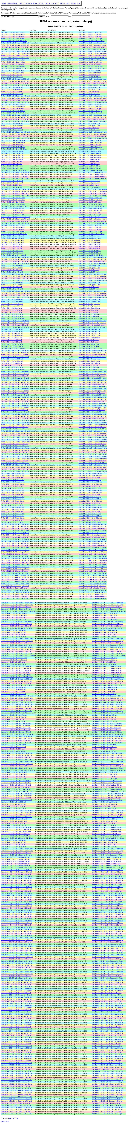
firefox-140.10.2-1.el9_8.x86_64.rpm (90, 215)
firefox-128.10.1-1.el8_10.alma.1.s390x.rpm (92, 461)
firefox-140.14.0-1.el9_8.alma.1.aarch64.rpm (92, 43)
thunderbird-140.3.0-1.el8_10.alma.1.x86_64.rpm (107, 935)
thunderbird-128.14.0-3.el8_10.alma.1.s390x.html (16, 942)
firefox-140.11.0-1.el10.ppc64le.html (12, 155)
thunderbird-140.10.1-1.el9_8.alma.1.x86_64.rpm (107, 800)
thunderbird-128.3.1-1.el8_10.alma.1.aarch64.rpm (107, 1039)
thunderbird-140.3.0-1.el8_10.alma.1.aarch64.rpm (107, 929)
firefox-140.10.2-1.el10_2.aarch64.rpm (90, 198)
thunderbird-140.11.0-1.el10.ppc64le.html (13, 717)
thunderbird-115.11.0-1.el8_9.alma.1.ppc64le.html (16, 1101)
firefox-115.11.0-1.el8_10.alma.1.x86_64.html (15, 581)
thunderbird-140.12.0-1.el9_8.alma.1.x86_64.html (16, 685)
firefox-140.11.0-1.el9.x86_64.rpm (89, 187)
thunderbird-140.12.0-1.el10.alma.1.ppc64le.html (16, 668)
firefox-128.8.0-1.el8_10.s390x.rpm (89, 486)
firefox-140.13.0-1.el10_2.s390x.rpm (90, 64)
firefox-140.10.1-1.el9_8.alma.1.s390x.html (14, 261)
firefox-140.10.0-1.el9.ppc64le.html (12, 285)
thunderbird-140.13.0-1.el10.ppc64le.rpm (104, 615)
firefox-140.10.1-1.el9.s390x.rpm (89, 270)
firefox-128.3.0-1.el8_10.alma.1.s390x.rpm (92, 537)
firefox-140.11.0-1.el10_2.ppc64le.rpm (90, 142)
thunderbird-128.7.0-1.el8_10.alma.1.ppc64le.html (16, 1008)
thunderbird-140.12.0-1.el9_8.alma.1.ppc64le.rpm (107, 681)
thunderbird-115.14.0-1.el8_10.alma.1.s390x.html (16, 1069)
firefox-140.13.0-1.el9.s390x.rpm (89, 92)
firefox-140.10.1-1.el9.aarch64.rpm (89, 265)
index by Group (12, 3)
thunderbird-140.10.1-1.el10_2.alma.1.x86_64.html (16, 768)
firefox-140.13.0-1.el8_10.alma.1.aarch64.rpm (93, 96)
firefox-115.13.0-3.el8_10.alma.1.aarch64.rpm (93, 558)
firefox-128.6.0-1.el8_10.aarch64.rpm (90, 499)
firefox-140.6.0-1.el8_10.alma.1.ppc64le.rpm (92, 391)
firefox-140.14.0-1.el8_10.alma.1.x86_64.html (15, 58)
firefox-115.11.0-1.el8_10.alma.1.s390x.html (14, 579)
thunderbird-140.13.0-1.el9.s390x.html (13, 634)
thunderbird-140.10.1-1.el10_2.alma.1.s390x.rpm (107, 766)
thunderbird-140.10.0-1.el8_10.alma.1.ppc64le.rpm (107, 851)
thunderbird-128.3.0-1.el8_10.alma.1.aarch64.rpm (107, 1048)
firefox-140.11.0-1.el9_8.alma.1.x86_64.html (15, 178)
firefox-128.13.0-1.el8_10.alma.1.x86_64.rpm (93, 437)
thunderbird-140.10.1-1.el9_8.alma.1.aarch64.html (16, 793)
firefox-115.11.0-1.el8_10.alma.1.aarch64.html (15, 575)
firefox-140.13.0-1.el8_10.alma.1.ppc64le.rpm (93, 98)
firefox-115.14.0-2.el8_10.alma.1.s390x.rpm (92, 554)
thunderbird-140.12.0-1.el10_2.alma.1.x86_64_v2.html (18, 655)
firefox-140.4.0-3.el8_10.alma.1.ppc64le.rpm (92, 408)
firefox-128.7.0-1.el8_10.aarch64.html (12, 490)
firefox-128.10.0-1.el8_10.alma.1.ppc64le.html (15, 467)
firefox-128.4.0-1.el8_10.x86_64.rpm (90, 522)
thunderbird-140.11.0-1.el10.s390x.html (13, 719)
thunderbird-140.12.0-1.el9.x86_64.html (13, 694)
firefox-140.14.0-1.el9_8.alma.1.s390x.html (14, 47)
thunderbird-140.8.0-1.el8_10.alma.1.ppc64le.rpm (107, 889)
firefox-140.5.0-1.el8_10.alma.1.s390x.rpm (92, 401)
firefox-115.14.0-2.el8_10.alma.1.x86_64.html (15, 556)
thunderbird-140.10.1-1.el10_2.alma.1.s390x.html (16, 766)
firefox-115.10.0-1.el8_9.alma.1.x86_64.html (15, 598)
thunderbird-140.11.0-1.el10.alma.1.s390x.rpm (106, 730)
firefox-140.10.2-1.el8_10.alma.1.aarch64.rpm (93, 217)
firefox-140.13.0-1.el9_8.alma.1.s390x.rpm (92, 83)
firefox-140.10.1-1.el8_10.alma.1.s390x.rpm (92, 278)
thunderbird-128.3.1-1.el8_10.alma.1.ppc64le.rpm (107, 1041)
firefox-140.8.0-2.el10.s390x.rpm (89, 365)
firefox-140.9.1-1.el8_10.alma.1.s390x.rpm (92, 325)
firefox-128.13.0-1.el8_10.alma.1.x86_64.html (15, 437)
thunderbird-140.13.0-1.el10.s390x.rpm (104, 617)
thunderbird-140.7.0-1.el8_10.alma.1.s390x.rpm (106, 899)
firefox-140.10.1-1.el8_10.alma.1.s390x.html (14, 278)
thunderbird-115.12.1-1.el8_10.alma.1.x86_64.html (16, 1088)
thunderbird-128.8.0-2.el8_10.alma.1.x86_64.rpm (107, 1003)
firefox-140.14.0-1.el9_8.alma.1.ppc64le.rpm (92, 45)
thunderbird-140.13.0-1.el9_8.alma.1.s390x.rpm (106, 626)
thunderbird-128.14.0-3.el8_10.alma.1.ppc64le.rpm (107, 940)
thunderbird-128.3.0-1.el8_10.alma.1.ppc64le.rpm (107, 1050)
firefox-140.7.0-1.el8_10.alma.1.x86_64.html (15, 386)
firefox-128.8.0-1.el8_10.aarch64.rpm (90, 482)
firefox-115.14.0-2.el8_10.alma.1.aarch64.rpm (93, 550)
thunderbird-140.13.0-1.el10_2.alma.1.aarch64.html (17, 602)
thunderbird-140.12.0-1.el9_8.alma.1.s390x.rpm (106, 683)
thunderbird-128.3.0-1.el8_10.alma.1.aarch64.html (16, 1048)
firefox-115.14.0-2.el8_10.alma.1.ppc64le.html (15, 552)
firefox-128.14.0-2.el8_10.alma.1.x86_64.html (15, 429)
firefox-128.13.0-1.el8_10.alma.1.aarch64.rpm (93, 431)
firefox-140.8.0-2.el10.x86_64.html (12, 367)
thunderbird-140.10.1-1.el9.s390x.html (13, 806)
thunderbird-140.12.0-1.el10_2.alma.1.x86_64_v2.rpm (109, 655)
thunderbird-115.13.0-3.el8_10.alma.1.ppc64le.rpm (107, 1075)
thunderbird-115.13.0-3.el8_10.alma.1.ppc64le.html (16, 1075)
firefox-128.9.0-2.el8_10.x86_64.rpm (90, 480)
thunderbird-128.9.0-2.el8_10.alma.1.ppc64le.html (16, 991)
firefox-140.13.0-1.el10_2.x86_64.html (13, 66)
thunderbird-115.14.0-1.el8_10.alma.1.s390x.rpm (107, 1069)
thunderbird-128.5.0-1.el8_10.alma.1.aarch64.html (16, 1022)
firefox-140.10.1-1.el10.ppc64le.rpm (90, 240)
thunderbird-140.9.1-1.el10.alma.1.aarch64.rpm (106, 857)
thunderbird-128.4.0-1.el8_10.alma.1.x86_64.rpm (107, 1037)
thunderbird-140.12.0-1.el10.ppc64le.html (14, 660)
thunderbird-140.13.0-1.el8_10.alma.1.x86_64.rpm (107, 645)
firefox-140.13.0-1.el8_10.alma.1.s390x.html (14, 100)
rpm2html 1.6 (13, 1118)
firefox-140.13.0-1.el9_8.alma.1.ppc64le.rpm (92, 81)
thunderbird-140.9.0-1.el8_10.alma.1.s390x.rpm (106, 882)
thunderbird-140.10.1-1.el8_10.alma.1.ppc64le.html (17, 812)
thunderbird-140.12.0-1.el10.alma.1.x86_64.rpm (107, 675)
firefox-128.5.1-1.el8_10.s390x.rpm (89, 511)
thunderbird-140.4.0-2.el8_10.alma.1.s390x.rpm (106, 925)
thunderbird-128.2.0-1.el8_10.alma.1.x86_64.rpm (107, 1063)
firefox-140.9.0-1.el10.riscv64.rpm (89, 338)
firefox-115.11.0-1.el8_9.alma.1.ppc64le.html (15, 586)
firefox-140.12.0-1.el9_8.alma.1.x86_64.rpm (92, 121)
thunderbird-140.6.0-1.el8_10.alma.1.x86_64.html (16, 910)
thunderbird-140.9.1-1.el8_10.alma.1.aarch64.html (16, 870)
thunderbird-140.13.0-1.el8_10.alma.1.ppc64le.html (17, 641)
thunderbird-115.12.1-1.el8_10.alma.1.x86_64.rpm (107, 1088)
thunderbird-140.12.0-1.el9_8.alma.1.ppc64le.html (16, 681)
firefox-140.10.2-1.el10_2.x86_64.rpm (90, 204)
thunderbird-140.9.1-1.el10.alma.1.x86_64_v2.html (16, 868)
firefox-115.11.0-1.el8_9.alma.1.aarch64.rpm (92, 584)
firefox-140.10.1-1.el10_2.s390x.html (12, 229)
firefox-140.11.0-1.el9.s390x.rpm (89, 185)
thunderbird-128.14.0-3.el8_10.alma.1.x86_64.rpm (107, 944)
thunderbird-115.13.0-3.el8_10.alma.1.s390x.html (16, 1078)
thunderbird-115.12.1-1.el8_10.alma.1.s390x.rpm (107, 1086)
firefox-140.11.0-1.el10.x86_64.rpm (89, 166)
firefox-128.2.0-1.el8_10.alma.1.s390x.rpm (92, 545)
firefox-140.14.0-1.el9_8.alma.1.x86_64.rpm (92, 49)
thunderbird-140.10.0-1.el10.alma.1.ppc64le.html (16, 829)
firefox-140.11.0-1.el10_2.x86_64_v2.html (14, 149)
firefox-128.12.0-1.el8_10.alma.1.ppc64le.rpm (93, 441)
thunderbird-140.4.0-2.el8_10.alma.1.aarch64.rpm (107, 921)
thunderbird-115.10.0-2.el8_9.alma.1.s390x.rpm (106, 1111)
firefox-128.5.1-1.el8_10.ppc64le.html (12, 509)
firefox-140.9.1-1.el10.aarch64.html (12, 299)
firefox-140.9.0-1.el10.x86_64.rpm (89, 344)
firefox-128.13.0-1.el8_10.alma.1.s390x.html (14, 435)
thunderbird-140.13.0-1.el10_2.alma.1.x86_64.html (16, 609)
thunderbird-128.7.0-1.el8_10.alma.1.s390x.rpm (106, 1010)
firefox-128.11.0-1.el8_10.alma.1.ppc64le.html (15, 450)
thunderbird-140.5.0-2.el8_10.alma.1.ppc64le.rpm (107, 914)
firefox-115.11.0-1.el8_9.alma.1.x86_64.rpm (92, 590)
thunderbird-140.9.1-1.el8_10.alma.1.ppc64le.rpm (107, 872)
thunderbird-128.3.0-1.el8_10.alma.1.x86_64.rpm (107, 1054)
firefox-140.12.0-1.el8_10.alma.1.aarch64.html (15, 132)
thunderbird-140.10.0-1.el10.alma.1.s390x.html (15, 834)
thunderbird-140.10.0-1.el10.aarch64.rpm (104, 819)
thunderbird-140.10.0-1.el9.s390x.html (13, 844)
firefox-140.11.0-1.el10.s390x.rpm (89, 162)
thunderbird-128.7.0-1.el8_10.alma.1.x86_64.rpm (107, 1012)
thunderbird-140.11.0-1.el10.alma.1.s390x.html (15, 730)
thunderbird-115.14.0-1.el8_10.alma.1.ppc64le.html (16, 1067)
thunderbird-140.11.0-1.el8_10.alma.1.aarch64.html (16, 753)
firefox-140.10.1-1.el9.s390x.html (11, 270)
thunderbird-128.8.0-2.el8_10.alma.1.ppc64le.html (16, 999)
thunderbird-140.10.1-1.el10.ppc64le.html (14, 774)
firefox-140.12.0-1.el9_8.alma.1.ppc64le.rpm (92, 117)
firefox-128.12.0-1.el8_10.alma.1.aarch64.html (15, 439)
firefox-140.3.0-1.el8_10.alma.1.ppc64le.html (15, 416)
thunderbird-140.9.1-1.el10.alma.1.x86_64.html (15, 865)
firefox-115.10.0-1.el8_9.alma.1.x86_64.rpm (92, 598)
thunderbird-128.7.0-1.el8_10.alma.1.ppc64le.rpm (107, 1008)
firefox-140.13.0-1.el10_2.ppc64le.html (13, 62)
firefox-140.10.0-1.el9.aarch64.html (12, 282)
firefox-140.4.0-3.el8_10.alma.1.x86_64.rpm (92, 412)
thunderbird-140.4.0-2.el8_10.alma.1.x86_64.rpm (107, 927)
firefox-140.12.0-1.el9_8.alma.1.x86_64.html (15, 121)
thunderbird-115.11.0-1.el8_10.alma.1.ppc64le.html (16, 1092)
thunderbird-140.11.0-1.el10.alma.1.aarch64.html (16, 723)
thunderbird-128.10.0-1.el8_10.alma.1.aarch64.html (17, 971)
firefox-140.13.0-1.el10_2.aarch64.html (13, 60)
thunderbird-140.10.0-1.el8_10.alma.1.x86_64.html (16, 855)
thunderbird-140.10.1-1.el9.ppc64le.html (13, 804)
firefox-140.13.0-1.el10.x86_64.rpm (90, 77)
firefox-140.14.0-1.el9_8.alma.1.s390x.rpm (92, 47)
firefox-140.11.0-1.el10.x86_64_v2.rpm (91, 170)
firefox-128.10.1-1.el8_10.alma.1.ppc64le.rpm (93, 458)
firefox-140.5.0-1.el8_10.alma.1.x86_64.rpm (92, 403)
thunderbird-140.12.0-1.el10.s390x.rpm (104, 662)
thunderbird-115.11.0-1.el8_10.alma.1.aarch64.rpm (107, 1090)
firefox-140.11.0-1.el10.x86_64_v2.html (13, 170)
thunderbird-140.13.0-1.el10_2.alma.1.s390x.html (16, 607)
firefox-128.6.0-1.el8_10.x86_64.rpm (90, 505)
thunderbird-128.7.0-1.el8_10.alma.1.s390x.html (16, 1010)
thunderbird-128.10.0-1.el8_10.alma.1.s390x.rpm (107, 976)
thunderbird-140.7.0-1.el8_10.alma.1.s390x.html (16, 899)
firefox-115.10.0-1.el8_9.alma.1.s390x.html (14, 596)
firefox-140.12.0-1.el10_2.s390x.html (12, 109)
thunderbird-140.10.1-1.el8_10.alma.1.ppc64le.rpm (107, 812)
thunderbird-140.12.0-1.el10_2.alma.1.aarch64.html (17, 647)
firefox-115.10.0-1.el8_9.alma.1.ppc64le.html (15, 594)
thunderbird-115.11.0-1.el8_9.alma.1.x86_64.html (16, 1105)
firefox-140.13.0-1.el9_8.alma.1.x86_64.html (15, 85)
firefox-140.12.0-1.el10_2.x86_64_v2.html (14, 113)
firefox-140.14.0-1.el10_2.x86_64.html (13, 39)
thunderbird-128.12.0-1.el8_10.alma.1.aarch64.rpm (107, 954)
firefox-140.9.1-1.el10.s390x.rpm (89, 310)
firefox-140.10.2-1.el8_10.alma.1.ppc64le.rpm (93, 219)
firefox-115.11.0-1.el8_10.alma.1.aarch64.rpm (93, 575)
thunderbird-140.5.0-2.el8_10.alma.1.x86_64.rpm (107, 918)
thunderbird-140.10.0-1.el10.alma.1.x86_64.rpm (107, 836)
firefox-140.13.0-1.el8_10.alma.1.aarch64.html (15, 96)
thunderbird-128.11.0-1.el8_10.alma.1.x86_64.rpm (107, 969)
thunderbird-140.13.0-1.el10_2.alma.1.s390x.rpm (107, 607)
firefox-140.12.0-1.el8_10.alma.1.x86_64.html (15, 138)
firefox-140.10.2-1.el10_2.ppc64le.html (13, 200)
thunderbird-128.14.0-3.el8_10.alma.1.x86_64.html (16, 944)
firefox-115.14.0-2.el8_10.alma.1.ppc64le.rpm (93, 552)
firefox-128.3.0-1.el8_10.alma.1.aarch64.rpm (92, 533)
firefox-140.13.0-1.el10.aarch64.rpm (90, 70)
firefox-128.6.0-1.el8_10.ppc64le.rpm (90, 501)
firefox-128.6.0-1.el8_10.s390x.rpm (89, 503)
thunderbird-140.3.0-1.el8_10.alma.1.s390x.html (16, 933)
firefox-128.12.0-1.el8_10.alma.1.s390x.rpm (92, 444)
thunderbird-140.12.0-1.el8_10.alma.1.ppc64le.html (17, 698)
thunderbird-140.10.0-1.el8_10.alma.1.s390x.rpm (107, 853)
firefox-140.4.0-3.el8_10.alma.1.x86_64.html (15, 412)
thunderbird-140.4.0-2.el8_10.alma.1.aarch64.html (16, 921)
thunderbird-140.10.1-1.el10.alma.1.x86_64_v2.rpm (108, 791)
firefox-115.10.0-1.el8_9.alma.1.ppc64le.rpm (92, 594)
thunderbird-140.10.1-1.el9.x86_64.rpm (104, 808)
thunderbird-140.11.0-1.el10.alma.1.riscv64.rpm (106, 728)
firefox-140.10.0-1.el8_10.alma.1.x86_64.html (15, 297)
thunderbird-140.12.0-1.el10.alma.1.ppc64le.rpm (107, 668)
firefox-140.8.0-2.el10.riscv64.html (11, 363)
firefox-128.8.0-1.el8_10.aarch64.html (12, 482)
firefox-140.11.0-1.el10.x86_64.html (12, 166)
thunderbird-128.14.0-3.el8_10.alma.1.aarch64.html (17, 938)
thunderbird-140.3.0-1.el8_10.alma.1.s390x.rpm (106, 933)
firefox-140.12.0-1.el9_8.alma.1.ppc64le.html (15, 117)
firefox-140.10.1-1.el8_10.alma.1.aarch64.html (15, 274)
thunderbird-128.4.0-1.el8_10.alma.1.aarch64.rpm (107, 1031)
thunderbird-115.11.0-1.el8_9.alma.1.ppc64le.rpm (107, 1101)
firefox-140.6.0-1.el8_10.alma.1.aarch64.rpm (92, 388)
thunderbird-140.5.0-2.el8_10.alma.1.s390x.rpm (106, 916)
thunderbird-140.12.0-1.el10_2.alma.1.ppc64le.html (17, 649)
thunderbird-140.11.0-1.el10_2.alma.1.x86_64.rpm (107, 711)
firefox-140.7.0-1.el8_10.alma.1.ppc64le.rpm (92, 382)
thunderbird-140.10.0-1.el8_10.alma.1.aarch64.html (17, 848)
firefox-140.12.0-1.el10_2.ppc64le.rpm (90, 106)
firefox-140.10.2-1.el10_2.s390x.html (12, 202)
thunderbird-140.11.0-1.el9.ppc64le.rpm (104, 747)
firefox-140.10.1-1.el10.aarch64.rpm (90, 236)
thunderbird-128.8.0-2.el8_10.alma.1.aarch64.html (16, 997)
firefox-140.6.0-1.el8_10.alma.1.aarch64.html (15, 388)
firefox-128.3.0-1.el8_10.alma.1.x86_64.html (15, 539)
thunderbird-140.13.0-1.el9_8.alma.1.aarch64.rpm (107, 622)
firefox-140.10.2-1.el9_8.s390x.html (12, 212)
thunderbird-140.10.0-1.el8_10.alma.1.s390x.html (16, 853)
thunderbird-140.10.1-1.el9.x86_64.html (13, 808)
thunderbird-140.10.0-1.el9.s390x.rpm (103, 844)
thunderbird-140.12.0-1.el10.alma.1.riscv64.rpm (106, 670)
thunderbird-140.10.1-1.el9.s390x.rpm (103, 806)
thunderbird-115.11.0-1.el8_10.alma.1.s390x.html (16, 1094)
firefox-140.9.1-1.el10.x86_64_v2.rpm (90, 318)
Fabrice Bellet (5, 1121)
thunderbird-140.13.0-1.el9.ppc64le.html (13, 632)
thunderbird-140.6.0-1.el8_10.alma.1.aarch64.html (16, 904)
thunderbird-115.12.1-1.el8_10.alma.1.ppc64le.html (16, 1084)
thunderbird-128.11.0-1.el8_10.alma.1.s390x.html (16, 967)
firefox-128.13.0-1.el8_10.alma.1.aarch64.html (15, 431)
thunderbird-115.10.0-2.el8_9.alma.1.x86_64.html (16, 1114)
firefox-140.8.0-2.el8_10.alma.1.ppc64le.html (15, 374)
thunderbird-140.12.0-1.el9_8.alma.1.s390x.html (16, 683)
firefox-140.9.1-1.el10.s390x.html (11, 310)
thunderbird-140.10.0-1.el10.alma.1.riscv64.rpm (106, 831)
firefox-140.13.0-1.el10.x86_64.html (12, 77)
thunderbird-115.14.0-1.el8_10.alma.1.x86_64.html (16, 1071)
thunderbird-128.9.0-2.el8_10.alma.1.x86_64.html (16, 995)
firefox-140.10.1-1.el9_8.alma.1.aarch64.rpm (92, 257)
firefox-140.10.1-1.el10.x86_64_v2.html (13, 255)
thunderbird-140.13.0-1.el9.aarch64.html (13, 630)
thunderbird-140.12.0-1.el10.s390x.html (13, 662)
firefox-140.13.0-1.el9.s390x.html (11, 92)
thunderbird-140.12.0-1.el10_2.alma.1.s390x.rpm (107, 651)
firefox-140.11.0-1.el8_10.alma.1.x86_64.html (15, 195)
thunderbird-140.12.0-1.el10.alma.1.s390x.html (15, 672)
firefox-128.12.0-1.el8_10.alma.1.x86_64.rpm (93, 446)
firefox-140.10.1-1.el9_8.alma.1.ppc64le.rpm (92, 259)
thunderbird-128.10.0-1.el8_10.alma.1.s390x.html (16, 976)
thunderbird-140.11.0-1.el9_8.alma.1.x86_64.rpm (107, 742)
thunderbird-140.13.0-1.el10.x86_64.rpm (104, 619)
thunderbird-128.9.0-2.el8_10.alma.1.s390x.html (16, 993)
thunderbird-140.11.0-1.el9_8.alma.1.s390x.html (16, 740)
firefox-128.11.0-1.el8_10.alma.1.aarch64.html (15, 448)
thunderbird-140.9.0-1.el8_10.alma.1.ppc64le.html (16, 880)
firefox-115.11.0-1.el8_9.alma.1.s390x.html (14, 588)
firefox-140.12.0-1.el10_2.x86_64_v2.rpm (91, 113)
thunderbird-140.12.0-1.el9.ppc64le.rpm (104, 689)
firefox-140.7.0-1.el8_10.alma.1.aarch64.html (15, 380)
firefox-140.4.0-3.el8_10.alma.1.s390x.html (14, 410)
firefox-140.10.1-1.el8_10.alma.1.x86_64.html (15, 280)
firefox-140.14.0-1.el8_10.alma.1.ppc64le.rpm (93, 53)
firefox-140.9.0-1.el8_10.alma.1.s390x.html (14, 355)
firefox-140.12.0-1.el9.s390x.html (11, 128)
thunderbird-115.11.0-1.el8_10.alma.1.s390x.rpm (107, 1094)
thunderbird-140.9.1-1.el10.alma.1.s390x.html (15, 863)
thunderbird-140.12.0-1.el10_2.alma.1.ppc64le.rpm (107, 649)
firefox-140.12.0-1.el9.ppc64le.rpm (89, 125)
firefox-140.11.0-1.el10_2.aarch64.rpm (90, 140)
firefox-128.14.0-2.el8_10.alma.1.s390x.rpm (92, 427)
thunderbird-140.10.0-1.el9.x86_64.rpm (104, 846)
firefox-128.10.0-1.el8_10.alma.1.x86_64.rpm (93, 471)
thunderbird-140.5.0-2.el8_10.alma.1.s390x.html (16, 916)
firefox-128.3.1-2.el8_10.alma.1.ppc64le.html (15, 526)
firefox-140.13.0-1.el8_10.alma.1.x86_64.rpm (93, 102)
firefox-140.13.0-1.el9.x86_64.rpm (89, 94)
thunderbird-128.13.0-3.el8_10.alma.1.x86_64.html (16, 952)
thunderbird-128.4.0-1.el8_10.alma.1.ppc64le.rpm (107, 1033)
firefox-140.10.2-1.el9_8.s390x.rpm (89, 212)
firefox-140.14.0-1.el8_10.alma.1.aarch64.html (15, 51)
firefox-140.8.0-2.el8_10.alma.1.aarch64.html (15, 371)
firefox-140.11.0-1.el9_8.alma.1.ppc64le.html (15, 174)
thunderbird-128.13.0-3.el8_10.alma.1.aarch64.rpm (107, 946)
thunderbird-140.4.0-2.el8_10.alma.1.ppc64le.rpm (107, 923)
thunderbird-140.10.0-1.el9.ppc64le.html (13, 842)
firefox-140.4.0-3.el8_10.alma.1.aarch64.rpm (92, 405)
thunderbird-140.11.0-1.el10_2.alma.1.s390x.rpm (107, 708)
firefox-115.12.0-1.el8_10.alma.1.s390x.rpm (92, 571)
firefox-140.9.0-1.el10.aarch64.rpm (89, 329)
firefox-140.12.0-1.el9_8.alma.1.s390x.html (14, 119)
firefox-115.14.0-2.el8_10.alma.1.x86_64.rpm (92, 556)
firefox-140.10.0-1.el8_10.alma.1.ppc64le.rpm (93, 293)
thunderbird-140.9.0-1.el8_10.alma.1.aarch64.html (16, 878)
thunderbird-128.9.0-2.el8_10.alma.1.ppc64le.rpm (107, 991)
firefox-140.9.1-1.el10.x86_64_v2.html (13, 318)
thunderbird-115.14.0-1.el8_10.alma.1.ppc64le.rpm (107, 1067)
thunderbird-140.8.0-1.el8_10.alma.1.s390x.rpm (106, 891)
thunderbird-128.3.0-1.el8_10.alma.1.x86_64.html (16, 1054)
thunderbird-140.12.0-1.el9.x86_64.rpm (104, 694)
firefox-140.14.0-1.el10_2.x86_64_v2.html (14, 41)
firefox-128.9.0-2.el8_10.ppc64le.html (12, 475)
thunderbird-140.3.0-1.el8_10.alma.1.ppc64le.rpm (107, 931)
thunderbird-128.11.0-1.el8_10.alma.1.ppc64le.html (16, 965)
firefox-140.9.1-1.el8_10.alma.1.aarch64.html (15, 321)
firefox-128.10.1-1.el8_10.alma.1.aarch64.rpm (93, 456)
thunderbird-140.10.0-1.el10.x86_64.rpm (104, 825)
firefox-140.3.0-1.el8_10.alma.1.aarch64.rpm (92, 414)
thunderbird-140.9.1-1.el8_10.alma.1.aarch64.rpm (107, 870)
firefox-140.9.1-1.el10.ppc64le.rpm (89, 304)
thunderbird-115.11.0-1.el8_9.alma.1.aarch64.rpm (107, 1099)
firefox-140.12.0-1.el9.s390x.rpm (89, 128)
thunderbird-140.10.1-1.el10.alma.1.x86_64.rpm (107, 789)
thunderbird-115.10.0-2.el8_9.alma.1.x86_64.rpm (107, 1114)
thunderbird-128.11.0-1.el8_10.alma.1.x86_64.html (16, 969)
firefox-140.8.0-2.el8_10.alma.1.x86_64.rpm (92, 378)
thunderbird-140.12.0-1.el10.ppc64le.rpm (104, 660)
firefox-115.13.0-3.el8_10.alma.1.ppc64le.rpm (93, 560)
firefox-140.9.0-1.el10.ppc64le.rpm (89, 333)
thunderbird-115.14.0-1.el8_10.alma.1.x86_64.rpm (107, 1071)
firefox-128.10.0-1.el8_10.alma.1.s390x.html (14, 469)
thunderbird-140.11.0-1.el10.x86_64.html (13, 721)
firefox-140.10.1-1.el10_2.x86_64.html (13, 232)
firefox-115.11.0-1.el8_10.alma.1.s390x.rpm (92, 579)
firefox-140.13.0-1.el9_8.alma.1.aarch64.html (15, 79)
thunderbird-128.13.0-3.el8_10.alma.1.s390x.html (16, 950)
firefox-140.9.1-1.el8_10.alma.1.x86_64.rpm (92, 327)
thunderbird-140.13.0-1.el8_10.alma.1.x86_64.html (16, 645)
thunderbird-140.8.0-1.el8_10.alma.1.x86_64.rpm (107, 893)
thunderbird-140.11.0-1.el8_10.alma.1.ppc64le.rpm (107, 755)
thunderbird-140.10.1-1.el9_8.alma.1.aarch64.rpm (107, 793)
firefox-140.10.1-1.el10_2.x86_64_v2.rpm (91, 234)
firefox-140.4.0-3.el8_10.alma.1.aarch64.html (15, 405)
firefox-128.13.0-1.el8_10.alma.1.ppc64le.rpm (93, 433)
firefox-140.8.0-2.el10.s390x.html (11, 365)
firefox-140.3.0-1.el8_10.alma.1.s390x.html (14, 418)
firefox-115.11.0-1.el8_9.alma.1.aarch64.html (15, 584)
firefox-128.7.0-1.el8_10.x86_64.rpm (90, 497)
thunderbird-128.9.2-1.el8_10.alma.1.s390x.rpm (106, 984)
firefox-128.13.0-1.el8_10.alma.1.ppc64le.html (15, 433)
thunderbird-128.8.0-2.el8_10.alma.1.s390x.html (16, 1001)
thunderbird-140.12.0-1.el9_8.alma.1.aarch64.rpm (107, 679)
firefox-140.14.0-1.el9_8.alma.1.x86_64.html (15, 49)
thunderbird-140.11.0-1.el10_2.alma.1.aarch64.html (16, 704)
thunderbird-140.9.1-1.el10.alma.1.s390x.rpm (106, 863)
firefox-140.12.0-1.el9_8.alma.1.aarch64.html (15, 115)
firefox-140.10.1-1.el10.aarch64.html (12, 236)
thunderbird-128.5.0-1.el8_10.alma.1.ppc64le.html (16, 1024)
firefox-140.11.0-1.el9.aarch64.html (12, 181)
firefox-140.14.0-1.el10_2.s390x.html (12, 36)
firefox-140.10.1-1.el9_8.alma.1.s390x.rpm (92, 261)
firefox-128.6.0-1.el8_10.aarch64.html (12, 499)
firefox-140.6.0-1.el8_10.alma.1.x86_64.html (15, 395)
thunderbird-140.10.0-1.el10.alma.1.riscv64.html (16, 831)
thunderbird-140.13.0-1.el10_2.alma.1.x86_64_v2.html (18, 611)
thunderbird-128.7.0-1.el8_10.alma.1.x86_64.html (16, 1012)
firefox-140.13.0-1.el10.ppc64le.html (12, 72)
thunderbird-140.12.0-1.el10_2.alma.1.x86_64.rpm (107, 653)
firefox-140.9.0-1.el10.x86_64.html (12, 344)
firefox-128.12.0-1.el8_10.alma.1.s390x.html (14, 444)
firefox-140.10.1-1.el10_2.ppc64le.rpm (90, 227)
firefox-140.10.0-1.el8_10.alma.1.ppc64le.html (15, 293)
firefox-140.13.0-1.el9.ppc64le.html (12, 89)
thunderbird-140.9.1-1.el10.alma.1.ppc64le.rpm (106, 859)
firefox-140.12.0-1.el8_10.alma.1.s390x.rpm (92, 136)
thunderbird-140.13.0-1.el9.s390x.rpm (103, 634)
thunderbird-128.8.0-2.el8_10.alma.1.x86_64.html (16, 1003)
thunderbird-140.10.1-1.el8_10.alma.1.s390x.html (16, 815)
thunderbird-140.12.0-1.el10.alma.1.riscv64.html (16, 670)
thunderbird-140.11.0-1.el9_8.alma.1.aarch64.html (16, 736)
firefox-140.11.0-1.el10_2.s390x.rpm (90, 145)
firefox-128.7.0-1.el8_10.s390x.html (12, 494)
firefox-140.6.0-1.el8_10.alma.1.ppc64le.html (15, 391)
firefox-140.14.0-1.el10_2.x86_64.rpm (90, 39)
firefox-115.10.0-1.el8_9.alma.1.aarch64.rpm (92, 592)
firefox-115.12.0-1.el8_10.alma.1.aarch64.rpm (93, 567)
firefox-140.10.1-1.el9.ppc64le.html (12, 268)
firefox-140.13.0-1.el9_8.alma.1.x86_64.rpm (92, 85)
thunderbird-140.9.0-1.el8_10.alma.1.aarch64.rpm (107, 878)
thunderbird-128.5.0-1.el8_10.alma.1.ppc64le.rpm (107, 1024)
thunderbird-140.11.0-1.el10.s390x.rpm (104, 719)
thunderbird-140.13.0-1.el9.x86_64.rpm (104, 636)
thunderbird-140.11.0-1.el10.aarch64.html (13, 715)
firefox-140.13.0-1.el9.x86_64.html (12, 94)
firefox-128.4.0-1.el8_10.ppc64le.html (12, 518)
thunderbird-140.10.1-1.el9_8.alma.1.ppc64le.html (16, 795)
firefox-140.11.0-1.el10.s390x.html (11, 162)
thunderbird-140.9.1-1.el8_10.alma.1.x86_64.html (16, 876)
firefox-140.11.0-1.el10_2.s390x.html (12, 145)
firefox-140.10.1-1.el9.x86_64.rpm (89, 272)
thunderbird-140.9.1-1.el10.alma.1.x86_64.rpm (106, 865)
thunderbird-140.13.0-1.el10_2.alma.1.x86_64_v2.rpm (109, 611)
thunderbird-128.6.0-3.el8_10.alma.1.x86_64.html (16, 1020)
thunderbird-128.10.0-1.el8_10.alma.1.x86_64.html (16, 978)
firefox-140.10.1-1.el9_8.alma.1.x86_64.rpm (92, 263)
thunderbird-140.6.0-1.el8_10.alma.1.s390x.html (16, 908)
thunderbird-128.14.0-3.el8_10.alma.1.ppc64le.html (17, 940)
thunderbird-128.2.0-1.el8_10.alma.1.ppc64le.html (16, 1058)
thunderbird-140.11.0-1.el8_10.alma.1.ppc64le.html (16, 755)
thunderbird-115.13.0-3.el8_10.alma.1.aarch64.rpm (107, 1073)
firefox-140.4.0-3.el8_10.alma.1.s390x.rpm (92, 410)
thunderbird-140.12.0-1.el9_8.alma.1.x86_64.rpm (107, 685)
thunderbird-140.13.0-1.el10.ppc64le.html (14, 615)
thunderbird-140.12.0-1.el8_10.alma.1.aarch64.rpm (107, 696)
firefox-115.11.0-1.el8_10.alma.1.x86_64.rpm (92, 581)
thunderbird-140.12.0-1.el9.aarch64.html (13, 687)
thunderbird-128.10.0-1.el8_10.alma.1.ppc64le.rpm (107, 974)
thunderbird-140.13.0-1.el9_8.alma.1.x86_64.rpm (107, 628)
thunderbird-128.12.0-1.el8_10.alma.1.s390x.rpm (107, 959)
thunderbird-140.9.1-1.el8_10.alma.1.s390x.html (16, 874)
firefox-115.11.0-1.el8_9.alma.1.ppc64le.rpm (92, 586)
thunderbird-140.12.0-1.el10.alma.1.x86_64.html (16, 675)
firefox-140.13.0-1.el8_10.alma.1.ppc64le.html (15, 98)
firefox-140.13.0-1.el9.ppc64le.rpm (89, 89)
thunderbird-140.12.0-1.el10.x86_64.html (13, 664)
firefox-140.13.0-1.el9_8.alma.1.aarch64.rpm (92, 79)
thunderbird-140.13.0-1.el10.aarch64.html (14, 613)
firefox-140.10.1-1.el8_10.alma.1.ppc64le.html (15, 276)
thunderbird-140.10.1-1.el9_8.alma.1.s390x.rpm (106, 798)
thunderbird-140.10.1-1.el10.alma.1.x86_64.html (16, 789)
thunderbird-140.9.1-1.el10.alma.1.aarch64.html (15, 857)
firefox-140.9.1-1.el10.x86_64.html (12, 314)
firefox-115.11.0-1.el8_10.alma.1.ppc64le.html (15, 577)
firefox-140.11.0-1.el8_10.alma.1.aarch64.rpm (93, 189)
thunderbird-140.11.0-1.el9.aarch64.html (13, 745)
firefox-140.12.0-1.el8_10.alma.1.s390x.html (14, 136)
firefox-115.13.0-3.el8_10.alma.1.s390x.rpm (92, 562)
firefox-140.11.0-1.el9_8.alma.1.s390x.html (14, 176)
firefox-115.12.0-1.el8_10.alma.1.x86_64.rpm (92, 573)
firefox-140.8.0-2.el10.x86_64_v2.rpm (90, 369)
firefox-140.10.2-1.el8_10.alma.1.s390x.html (14, 221)
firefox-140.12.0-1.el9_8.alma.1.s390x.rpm (92, 119)
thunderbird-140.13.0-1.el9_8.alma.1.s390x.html (16, 626)
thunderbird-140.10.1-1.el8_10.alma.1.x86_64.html (16, 817)
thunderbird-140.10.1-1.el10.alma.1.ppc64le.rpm (107, 783)
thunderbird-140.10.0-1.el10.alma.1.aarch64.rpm (107, 827)
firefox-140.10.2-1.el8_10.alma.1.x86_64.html (15, 223)
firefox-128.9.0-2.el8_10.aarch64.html (12, 473)
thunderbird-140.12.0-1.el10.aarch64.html (14, 658)
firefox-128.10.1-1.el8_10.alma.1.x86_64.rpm (93, 463)
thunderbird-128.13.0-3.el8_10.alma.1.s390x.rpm (107, 950)
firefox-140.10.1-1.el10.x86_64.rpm (90, 251)
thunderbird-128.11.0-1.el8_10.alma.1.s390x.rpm (107, 967)
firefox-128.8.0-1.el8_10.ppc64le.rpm (90, 484)
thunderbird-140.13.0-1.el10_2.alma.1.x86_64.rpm (107, 609)
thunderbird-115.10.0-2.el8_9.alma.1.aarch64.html (16, 1107)
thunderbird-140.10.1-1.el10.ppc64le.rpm (104, 774)
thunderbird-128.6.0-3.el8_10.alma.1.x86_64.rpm (107, 1020)
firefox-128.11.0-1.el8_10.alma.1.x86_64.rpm (92, 454)
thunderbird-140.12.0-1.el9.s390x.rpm (103, 692)
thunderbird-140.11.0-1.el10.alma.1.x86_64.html (16, 732)
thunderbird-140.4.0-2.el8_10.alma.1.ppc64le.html (16, 923)
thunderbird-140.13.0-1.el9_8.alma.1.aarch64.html (16, 622)
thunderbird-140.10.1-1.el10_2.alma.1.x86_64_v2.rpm (109, 770)
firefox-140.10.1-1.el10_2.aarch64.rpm (90, 225)
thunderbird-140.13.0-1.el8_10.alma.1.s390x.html (16, 643)
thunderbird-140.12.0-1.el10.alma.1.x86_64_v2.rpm (108, 677)
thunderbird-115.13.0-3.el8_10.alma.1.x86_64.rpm (107, 1080)
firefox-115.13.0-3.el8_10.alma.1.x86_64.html (15, 564)
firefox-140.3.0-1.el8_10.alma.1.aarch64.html (15, 414)
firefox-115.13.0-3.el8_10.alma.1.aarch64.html (15, 558)
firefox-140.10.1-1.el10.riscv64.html (12, 244)
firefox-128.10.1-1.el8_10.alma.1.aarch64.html (15, 456)
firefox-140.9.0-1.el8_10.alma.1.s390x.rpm (92, 355)
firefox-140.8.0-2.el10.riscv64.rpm (89, 363)
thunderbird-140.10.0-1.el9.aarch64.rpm (104, 840)
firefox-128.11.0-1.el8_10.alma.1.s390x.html (14, 452)
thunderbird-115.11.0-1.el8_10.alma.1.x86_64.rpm (107, 1097)
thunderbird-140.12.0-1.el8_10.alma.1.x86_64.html (16, 702)
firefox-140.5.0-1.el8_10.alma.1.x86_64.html (15, 403)
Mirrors (73, 3)
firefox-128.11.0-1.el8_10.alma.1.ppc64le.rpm (93, 450)
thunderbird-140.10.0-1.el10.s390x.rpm (104, 823)
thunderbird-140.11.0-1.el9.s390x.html (13, 749)
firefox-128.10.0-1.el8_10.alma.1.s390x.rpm (92, 469)
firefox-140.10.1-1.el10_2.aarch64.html (13, 225)
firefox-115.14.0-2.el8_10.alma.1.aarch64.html (15, 550)
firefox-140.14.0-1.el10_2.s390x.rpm (90, 36)
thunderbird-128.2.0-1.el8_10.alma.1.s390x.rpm (106, 1061)
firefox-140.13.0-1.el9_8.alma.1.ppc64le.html (15, 81)
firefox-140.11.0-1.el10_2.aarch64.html (13, 140)
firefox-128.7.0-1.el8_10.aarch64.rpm (90, 490)
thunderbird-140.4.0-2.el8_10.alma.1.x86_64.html (16, 927)
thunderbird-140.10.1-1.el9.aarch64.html (13, 802)
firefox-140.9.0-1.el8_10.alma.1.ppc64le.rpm (92, 352)
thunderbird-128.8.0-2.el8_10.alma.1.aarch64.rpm (107, 997)
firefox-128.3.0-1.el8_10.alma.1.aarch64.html (15, 533)
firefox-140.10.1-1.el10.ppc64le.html (12, 240)
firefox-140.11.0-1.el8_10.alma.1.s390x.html (14, 193)
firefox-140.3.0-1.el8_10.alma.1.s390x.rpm (92, 418)
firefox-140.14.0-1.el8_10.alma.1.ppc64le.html (15, 53)
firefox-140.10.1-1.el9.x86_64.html (12, 272)
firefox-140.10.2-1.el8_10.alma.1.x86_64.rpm (93, 223)
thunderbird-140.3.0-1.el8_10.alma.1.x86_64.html (16, 935)
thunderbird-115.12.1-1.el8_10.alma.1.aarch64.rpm (107, 1082)
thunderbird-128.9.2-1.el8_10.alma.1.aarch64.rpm (107, 980)
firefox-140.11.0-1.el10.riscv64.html (12, 159)
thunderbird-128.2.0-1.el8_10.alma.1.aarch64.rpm (107, 1056)
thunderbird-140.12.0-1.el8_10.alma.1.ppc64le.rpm (107, 698)
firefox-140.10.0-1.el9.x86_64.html (12, 289)
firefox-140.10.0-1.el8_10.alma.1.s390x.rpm (92, 295)
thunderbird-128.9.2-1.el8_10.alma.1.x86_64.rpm (107, 986)
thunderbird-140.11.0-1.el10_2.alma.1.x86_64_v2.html (18, 713)
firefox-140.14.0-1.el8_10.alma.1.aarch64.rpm (93, 51)
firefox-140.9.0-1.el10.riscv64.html (11, 338)
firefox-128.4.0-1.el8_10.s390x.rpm (89, 520)
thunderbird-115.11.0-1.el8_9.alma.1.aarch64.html (16, 1099)
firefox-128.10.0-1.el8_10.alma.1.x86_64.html (15, 471)
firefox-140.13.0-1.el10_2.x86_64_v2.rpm (91, 68)
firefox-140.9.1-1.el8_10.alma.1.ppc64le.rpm (92, 323)
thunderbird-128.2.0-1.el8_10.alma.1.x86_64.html (16, 1063)
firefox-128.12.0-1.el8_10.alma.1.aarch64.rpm (93, 439)
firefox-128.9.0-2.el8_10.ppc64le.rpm (90, 475)
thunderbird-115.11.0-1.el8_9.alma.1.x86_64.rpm (107, 1105)
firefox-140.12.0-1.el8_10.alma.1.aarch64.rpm (93, 132)
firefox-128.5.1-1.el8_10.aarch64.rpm (90, 507)
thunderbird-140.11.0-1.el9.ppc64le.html (13, 747)
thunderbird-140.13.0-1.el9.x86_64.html (13, 636)
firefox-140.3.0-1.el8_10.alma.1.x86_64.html (15, 420)
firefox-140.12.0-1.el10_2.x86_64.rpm (90, 111)
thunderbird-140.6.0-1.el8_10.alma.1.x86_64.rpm (107, 910)
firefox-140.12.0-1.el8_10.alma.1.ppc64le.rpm (93, 134)
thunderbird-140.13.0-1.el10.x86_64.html (13, 619)
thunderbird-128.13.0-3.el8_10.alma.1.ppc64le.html (17, 948)
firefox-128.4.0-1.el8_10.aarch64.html (12, 516)
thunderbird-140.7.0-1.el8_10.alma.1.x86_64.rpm (107, 901)
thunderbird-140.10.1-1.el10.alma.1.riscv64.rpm (106, 785)
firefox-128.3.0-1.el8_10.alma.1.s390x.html (14, 537)
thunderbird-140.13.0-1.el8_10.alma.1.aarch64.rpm (107, 639)
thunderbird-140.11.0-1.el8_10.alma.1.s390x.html (16, 757)
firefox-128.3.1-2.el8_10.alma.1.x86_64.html (15, 531)
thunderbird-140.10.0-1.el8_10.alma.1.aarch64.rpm (107, 848)
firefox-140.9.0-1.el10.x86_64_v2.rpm (90, 348)
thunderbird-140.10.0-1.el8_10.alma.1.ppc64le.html (17, 851)
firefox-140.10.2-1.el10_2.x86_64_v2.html (14, 206)
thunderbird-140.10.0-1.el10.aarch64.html (14, 819)
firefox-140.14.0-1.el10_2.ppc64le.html (13, 34)
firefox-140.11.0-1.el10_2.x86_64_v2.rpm (91, 149)
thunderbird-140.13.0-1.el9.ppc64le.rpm (104, 632)
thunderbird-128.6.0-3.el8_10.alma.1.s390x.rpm (106, 1018)
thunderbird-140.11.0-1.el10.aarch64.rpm (104, 715)
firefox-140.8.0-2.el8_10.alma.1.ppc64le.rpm (92, 374)
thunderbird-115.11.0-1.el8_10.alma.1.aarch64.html (16, 1090)
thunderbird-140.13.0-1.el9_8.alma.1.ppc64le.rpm (107, 624)
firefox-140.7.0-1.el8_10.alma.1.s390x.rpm (92, 384)
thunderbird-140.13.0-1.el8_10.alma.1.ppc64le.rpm (107, 641)
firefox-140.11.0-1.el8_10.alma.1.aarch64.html (15, 189)
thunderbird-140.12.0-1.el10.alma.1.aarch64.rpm (107, 666)
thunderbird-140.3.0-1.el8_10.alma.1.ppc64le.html (16, 931)
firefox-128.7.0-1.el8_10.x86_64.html (12, 497)
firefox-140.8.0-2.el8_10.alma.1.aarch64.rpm (92, 371)
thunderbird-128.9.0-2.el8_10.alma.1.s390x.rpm (106, 993)
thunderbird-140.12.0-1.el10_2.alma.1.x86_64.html (16, 653)
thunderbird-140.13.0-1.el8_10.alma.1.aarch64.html (17, 639)
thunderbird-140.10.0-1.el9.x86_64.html (13, 846)
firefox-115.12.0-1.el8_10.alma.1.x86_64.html (15, 573)
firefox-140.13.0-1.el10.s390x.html (11, 75)
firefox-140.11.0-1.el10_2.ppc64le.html (13, 142)
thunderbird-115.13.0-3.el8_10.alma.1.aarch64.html (16, 1073)
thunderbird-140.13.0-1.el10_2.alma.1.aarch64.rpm (107, 602)
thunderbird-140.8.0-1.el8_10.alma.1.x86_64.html (16, 893)
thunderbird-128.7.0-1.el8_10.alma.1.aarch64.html (16, 1005)
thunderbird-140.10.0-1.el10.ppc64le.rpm (104, 821)
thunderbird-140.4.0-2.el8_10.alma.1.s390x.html (16, 925)
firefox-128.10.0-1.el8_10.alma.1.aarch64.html (15, 465)
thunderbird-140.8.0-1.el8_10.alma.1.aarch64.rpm (107, 887)
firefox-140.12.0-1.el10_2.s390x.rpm (90, 109)
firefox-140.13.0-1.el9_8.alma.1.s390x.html (14, 83)
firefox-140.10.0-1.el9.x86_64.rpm (89, 289)
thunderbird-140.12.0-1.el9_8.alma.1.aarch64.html (16, 679)
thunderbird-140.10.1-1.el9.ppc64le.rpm (104, 804)
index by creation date (52, 3)
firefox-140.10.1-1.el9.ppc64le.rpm (89, 268)
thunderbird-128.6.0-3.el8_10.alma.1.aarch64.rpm (107, 1014)
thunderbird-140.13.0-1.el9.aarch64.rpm (104, 630)
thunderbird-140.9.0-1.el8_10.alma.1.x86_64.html (16, 885)
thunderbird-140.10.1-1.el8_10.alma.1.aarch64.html (17, 810)
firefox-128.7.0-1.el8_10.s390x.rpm (89, 494)
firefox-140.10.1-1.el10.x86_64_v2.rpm (91, 255)
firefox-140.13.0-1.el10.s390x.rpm (89, 75)
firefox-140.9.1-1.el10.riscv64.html (11, 308)
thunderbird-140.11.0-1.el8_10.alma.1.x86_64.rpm (107, 759)
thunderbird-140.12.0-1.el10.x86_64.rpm (104, 664)
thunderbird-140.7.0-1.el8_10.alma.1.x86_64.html (16, 901)
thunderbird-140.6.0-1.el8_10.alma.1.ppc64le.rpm (107, 906)
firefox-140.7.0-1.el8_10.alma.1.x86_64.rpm (92, 386)
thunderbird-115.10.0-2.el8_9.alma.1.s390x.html (16, 1111)
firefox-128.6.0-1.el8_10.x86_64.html (12, 505)
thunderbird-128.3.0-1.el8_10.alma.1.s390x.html (16, 1052)
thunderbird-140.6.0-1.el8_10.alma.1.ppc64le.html (16, 906)
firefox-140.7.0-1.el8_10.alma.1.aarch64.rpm (92, 380)
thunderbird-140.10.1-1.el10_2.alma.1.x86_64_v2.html (18, 770)
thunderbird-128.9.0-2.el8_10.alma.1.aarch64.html (16, 988)
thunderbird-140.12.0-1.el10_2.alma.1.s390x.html (16, 651)
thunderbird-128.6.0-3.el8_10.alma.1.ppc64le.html (16, 1016)
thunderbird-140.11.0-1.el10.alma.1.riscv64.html (16, 728)
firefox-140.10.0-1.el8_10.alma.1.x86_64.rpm (93, 297)
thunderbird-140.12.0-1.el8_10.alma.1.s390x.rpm (107, 700)
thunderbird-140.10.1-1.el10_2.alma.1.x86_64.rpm (107, 768)
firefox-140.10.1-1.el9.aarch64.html (12, 265)
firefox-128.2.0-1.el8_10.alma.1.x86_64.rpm (92, 548)
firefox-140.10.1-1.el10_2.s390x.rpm (90, 229)
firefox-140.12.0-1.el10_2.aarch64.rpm (90, 104)
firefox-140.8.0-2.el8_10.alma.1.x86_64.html (15, 378)
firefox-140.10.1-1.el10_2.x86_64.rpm (90, 232)
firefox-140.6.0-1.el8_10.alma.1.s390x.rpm (92, 393)
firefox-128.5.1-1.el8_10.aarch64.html (12, 507)
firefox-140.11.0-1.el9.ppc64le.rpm (89, 183)
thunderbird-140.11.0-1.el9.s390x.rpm (103, 749)
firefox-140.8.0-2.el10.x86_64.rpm (89, 367)
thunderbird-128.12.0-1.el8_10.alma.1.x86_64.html (16, 961)
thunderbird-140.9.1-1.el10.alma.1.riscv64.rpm (106, 861)
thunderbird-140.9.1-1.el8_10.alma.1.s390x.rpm (106, 874)
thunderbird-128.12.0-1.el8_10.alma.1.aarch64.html (17, 954)
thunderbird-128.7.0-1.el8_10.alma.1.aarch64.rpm (107, 1005)
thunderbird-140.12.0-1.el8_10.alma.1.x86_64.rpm (107, 702)
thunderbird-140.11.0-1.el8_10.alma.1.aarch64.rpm (107, 753)
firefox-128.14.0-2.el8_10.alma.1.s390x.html (14, 427)
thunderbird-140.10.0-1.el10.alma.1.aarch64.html (16, 827)
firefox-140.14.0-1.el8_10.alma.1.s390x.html (14, 55)
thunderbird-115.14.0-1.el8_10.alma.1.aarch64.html (16, 1065)
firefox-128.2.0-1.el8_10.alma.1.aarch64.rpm (92, 541)
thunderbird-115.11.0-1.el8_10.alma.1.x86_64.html (16, 1097)
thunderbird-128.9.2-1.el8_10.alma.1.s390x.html (16, 984)
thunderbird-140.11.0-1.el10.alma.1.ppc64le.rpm (107, 725)
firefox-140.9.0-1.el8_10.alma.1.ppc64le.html (15, 352)
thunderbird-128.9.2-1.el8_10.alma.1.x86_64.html (16, 986)
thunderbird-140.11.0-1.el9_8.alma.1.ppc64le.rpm (107, 738)
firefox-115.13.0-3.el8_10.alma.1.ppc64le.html (15, 560)
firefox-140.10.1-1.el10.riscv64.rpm (89, 244)
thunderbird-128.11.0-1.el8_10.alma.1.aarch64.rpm (107, 963)
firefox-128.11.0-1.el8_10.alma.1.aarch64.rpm (93, 448)
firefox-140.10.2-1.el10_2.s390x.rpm (90, 202)
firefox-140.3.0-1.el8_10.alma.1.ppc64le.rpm (92, 416)
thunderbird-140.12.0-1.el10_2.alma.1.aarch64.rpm (107, 647)
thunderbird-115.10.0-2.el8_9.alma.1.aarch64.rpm (107, 1107)
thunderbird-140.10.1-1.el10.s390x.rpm (104, 776)
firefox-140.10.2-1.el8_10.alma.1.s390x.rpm (92, 221)
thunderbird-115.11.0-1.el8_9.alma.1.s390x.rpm (106, 1103)
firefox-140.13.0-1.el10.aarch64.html (12, 70)
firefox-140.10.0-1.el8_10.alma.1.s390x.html (14, 295)
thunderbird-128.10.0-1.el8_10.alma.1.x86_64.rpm (107, 978)
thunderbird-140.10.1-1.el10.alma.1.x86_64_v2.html (17, 791)
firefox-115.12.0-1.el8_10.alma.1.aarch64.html (15, 567)
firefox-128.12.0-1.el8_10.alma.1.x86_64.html (15, 446)
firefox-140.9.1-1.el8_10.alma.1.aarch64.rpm (92, 321)
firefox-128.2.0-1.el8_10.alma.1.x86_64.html (15, 548)
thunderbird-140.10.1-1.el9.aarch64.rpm (104, 802)
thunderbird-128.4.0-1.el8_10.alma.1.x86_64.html (16, 1037)
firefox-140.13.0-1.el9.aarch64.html (12, 87)
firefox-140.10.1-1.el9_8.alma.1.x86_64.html (15, 263)
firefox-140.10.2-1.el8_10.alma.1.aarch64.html (15, 217)
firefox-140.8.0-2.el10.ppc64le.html (12, 361)
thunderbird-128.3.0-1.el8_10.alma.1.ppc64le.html (16, 1050)
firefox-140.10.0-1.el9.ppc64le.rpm (89, 285)
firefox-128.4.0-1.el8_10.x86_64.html (12, 522)
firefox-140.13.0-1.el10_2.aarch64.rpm (90, 60)
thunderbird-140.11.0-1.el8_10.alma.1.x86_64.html (16, 759)
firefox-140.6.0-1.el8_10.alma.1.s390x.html (14, 393)
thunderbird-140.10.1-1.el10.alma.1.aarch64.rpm (107, 781)
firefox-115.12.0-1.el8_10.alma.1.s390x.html (14, 571)
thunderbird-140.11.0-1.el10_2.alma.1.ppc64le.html (16, 706)
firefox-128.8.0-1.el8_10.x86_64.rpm (90, 488)
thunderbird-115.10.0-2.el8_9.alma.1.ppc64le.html (16, 1109)
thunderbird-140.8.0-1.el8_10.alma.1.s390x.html (16, 891)
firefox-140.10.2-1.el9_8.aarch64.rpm (90, 208)
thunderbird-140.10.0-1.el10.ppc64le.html (14, 821)
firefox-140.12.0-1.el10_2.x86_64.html (13, 111)
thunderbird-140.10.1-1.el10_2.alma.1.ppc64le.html (17, 764)
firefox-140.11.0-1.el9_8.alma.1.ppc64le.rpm (92, 174)
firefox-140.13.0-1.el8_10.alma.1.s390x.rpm (92, 100)
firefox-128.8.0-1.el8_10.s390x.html (12, 486)
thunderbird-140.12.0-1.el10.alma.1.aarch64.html (16, 666)
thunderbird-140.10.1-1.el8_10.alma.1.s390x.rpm (107, 815)
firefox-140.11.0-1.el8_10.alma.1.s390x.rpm (92, 193)
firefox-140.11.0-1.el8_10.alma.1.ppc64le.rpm (93, 191)
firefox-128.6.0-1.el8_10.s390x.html (12, 503)
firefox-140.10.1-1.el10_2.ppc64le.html (13, 227)
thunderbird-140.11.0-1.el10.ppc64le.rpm (104, 717)
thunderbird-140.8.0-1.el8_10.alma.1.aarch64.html (16, 887)
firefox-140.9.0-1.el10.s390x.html (11, 340)
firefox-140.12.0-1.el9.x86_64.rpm (89, 130)
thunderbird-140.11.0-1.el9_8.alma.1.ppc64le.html (16, 738)
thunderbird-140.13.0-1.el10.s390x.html (13, 617)
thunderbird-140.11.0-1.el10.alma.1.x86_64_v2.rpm (108, 734)
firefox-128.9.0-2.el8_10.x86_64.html (12, 480)
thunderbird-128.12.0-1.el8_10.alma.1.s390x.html (16, 959)
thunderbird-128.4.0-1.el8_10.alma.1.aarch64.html (16, 1031)
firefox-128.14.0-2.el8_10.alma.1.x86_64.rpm (93, 429)
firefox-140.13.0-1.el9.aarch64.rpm (89, 87)
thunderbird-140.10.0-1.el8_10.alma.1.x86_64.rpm (107, 855)
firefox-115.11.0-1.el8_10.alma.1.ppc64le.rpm (93, 577)
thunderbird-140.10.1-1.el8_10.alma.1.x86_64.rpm (107, 817)
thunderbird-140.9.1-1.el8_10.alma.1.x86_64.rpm (107, 876)
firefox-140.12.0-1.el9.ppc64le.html (12, 125)
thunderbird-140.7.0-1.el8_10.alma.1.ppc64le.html (16, 897)
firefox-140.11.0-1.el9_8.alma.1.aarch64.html (15, 172)
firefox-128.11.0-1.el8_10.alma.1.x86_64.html (15, 454)
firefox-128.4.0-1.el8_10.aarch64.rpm (90, 516)
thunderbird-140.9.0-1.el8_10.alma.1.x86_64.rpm (107, 885)
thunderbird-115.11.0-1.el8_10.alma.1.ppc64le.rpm (107, 1092)
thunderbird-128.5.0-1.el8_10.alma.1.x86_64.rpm (107, 1029)
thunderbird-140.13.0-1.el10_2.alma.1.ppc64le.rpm (107, 605)
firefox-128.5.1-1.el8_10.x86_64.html (12, 514)
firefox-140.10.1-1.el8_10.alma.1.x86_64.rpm (93, 280)
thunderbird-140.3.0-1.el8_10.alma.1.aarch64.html (16, 929)
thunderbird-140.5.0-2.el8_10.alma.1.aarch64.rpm (107, 912)
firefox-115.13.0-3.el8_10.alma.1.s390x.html (14, 562)
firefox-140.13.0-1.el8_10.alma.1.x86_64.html (15, 102)
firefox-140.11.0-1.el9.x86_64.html (12, 187)
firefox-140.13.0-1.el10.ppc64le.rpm (90, 72)
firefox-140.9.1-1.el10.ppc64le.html (12, 304)
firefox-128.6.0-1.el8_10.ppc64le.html (12, 501)
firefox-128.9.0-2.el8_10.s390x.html (12, 478)
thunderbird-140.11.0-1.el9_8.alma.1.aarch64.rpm (107, 736)
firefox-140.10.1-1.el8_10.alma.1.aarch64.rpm (93, 274)
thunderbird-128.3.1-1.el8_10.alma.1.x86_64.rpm (107, 1046)
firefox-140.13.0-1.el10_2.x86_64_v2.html (14, 68)
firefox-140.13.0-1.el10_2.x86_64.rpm (90, 66)
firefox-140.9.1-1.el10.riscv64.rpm (89, 308)
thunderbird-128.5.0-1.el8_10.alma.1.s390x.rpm (106, 1027)
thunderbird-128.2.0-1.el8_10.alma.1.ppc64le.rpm (107, 1058)
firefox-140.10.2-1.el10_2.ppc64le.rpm (90, 200)
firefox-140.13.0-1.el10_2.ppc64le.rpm (90, 62)
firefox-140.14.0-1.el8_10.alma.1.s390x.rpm (92, 55)
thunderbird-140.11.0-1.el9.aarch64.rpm (104, 745)
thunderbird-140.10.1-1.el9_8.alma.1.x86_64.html (16, 800)
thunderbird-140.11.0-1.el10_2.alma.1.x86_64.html (16, 711)
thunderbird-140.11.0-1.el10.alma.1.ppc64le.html (16, 725)
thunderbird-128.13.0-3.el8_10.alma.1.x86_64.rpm (107, 952)
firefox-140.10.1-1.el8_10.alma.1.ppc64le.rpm (93, 276)
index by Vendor (38, 3)
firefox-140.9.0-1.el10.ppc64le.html (12, 333)
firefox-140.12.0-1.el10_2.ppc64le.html (13, 106)
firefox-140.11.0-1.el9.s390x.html (11, 185)
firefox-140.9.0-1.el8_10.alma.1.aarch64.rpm (92, 350)
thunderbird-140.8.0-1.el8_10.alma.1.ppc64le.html (16, 889)
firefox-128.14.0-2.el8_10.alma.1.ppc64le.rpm (93, 425)
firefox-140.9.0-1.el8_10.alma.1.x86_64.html (15, 357)
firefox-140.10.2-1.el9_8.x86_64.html (12, 215)
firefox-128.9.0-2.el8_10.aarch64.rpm (90, 473)
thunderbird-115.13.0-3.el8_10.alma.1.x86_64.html (16, 1080)
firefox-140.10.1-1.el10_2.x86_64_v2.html (14, 234)
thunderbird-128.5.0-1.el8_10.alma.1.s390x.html (16, 1027)
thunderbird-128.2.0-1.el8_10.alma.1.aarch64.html (16, 1056)
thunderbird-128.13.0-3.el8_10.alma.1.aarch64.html (17, 946)
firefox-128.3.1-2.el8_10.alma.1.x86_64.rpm (92, 531)
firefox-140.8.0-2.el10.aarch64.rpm (89, 359)
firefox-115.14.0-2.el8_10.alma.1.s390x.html (14, 554)
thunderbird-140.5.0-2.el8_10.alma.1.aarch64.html (16, 912)
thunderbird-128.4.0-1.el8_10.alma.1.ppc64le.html (16, 1033)
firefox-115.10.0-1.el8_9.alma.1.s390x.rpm (92, 596)
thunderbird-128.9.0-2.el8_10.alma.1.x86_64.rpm (107, 995)
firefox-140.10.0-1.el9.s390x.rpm (89, 287)
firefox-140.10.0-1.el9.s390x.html (11, 287)
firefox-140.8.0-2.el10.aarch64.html (12, 359)
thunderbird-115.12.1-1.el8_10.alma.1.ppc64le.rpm (107, 1084)
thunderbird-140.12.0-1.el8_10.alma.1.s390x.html (16, 700)
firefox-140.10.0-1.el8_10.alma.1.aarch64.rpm (93, 291)
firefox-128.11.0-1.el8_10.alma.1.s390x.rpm (92, 452)
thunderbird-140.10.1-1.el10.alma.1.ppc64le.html (16, 783)
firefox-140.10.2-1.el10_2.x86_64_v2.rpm (91, 206)
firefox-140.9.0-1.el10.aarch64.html (12, 329)
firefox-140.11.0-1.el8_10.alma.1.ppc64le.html (15, 191)
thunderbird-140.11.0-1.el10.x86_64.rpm (104, 721)
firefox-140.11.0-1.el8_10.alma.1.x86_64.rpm (92, 195)
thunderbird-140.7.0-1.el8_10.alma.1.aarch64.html (16, 895)
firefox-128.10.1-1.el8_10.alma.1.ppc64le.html (15, 458)
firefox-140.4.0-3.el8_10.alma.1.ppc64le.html (15, 408)
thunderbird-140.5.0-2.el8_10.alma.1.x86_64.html (16, 918)
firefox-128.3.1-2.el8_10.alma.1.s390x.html (14, 528)
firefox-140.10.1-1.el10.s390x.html (11, 246)
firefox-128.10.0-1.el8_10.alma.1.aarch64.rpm (93, 465)
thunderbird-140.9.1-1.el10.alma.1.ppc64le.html (15, 859)
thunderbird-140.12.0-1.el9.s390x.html (13, 692)
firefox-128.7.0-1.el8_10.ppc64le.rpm (90, 492)
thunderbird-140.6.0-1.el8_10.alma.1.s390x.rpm (106, 908)
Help (78, 3)
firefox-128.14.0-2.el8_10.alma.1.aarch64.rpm (93, 422)
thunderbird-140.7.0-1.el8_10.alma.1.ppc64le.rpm (107, 897)
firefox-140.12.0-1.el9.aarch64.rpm (89, 123)
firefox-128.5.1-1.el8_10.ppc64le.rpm (90, 509)
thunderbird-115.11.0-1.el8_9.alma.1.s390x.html (15, 1103)
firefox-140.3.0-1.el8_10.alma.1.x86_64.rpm (92, 420)
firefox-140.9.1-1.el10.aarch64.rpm (89, 299)
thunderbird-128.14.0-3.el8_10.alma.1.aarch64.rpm (107, 938)
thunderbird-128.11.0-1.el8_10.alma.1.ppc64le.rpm (107, 965)
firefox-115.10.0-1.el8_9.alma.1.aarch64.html (15, 592)
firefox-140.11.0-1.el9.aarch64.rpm (89, 181)
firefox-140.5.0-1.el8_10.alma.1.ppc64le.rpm (92, 399)
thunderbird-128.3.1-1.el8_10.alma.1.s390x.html (16, 1044)
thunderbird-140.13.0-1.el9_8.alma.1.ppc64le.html (16, 624)
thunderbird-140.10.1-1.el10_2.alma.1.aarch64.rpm (107, 762)
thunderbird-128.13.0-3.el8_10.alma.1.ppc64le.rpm (107, 948)
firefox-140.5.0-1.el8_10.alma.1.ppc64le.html (15, 399)
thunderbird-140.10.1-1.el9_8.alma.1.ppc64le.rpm (107, 795)
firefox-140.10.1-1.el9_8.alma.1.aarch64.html (15, 257)
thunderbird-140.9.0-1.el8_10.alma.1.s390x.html (16, 882)
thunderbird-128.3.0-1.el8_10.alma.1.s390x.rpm (106, 1052)
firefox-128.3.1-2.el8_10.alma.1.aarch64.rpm (92, 524)
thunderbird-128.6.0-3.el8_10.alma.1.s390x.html (16, 1018)
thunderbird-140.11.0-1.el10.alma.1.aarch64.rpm (107, 723)
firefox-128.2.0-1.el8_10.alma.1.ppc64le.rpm (92, 543)
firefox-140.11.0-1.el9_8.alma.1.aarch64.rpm (92, 172)
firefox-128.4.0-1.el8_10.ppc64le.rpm (90, 518)
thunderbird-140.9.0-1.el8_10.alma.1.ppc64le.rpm (107, 880)
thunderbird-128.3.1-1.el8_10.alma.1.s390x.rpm (106, 1044)
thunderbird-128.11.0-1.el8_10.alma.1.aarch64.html (16, 963)
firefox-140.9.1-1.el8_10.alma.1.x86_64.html (15, 327)
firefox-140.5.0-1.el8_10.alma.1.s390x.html (14, 401)
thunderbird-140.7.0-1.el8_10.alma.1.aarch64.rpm (107, 895)
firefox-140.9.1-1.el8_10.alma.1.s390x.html (14, 325)
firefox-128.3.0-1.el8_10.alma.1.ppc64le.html (15, 535)
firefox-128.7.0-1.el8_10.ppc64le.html (12, 492)
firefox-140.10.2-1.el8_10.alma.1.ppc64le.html (15, 219)
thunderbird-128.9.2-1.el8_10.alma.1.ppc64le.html (16, 982)
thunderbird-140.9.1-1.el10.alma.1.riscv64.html (15, 861)
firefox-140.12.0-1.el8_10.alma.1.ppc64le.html (15, 134)
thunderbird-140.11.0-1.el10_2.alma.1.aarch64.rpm (107, 704)
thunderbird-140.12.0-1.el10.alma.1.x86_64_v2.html (17, 677)
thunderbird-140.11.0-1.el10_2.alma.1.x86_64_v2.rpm (108, 713)
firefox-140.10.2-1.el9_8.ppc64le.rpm (90, 210)
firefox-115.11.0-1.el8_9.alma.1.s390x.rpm (92, 588)
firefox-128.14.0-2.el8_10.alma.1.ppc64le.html (15, 425)
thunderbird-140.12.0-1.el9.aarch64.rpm (104, 687)
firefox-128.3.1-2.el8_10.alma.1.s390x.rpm (92, 528)
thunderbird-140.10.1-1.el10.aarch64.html (14, 772)
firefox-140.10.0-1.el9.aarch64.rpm (89, 282)
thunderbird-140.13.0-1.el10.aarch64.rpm (104, 613)
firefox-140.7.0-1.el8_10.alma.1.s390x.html (14, 384)
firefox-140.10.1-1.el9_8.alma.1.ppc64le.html (15, 259)
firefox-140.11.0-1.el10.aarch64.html (12, 151)
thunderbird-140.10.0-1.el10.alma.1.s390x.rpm (106, 834)
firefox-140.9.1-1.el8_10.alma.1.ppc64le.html (15, 323)
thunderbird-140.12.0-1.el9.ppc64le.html (13, 689)
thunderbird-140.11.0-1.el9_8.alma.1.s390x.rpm (106, 740)
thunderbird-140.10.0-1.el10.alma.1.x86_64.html (16, 836)
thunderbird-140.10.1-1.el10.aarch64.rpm (104, 772)
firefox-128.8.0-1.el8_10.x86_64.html (12, 488)
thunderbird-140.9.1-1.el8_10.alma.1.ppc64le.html (16, 872)
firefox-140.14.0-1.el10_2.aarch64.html (13, 32)
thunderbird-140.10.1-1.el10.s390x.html (13, 776)
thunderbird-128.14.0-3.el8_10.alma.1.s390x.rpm (107, 942)
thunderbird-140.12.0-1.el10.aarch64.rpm (104, 658)
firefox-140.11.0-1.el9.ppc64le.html (12, 183)
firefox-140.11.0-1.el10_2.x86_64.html (13, 147)
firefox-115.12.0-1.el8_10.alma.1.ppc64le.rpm (93, 569)
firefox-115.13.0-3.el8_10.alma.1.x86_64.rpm (92, 564)
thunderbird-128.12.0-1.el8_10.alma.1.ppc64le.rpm (107, 957)
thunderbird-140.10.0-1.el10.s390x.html (13, 823)
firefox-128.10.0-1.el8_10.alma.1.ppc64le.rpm (93, 467)
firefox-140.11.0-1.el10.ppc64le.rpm (90, 155)
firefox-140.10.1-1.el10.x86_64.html (12, 251)
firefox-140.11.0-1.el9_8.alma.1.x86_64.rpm (92, 178)
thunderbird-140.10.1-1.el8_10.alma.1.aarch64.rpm (107, 810)
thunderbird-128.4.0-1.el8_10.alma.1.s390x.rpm (106, 1035)
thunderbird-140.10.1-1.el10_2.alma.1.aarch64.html (17, 762)
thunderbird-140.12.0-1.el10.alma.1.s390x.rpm (106, 672)
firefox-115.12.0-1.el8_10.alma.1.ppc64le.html (15, 569)
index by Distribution (25, 3)
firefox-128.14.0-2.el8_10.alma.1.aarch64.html (15, 422)
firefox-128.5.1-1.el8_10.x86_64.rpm (90, 514)
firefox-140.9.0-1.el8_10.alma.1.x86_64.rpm (92, 357)
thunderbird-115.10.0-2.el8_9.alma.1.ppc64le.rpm (107, 1109)
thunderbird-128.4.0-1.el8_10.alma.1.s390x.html (16, 1035)
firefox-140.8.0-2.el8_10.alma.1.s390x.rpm (92, 376)
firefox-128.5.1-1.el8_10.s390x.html (12, 511)
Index (4, 3)
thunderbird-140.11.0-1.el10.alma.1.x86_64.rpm (107, 732)
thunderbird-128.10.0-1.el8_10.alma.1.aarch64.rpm (107, 971)
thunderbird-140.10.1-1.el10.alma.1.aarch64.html (16, 781)
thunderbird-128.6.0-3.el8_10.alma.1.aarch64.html (16, 1014)
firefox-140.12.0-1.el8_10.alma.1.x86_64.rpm (93, 138)
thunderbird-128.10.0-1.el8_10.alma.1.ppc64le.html (17, 974)
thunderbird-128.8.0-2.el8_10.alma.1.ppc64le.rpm (107, 999)
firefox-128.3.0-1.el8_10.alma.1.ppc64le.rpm (92, 535)
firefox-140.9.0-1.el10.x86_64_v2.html (13, 348)
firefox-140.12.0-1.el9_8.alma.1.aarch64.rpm (92, 115)
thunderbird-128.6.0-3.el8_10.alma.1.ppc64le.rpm (107, 1016)
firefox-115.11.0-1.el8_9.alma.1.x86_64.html (14, 590)
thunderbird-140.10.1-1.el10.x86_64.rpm (104, 778)
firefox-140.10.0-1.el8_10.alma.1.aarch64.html (15, 291)
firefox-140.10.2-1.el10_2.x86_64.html (13, 204)
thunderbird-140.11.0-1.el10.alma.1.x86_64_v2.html (17, 734)
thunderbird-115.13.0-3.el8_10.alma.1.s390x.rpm (107, 1078)
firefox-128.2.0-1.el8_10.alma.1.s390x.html (14, 545)
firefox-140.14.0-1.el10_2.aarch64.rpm (90, 32)
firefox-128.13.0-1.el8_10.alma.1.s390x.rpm (92, 435)
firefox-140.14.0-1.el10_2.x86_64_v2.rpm (91, 41)
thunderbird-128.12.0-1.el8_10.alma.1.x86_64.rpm (107, 961)
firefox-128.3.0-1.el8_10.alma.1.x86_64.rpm (92, 539)
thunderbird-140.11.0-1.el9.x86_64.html (13, 751)
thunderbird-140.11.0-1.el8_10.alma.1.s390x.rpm (107, 757)
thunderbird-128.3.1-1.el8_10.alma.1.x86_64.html (16, 1046)
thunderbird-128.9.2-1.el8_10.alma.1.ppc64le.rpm (107, 982)
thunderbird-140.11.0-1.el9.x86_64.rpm (104, 751)
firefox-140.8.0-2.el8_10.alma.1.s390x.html (14, 376)
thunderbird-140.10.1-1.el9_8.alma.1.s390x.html (16, 798)
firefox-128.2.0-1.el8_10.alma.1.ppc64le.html (15, 543)
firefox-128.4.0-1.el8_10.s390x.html (12, 520)
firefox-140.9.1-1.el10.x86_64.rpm (89, 314)
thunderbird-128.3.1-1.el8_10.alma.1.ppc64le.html (16, 1041)
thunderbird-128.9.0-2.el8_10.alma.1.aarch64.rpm (107, 988)
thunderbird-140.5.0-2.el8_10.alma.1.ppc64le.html (16, 914)
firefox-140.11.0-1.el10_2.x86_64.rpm (90, 147)
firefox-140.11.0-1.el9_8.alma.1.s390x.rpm (92, 176)
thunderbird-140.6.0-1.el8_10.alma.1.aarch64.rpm (107, 904)
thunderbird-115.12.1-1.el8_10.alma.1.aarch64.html (16, 1082)
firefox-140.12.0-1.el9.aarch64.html (12, 123)
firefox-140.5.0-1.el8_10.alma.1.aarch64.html (15, 397)
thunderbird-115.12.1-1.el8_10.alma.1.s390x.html (16, 1086)
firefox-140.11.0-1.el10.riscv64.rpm (89, 159)
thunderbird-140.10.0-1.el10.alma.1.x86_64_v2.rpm (108, 838)
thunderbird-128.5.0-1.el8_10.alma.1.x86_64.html (16, 1029)
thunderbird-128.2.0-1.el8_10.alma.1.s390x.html (16, 1061)
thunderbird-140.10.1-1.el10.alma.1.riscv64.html (16, 785)
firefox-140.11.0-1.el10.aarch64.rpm (90, 151)
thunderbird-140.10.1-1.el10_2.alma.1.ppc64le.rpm (107, 764)
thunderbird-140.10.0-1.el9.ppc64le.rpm (104, 842)
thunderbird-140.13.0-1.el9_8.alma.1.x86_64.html (16, 628)
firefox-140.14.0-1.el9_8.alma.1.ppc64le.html (15, 45)
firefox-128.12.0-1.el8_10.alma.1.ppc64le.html (15, 441)
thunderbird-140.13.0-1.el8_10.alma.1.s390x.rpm (107, 643)
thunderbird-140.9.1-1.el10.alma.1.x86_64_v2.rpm (107, 868)
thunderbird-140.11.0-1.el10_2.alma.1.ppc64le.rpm (107, 706)
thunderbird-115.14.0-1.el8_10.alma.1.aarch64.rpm (107, 1065)
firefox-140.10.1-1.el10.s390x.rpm (89, 246)
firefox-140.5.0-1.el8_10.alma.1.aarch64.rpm (92, 397)
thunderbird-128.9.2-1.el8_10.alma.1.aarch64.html (16, 980)
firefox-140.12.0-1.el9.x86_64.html (12, 130)
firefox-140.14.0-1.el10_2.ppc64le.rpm (90, 34)
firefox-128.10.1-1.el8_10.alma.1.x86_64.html (15, 463)
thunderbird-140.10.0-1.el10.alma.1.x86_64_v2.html (17, 838)
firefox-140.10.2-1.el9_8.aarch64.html (12, 208)
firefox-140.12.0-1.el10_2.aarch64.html (13, 104)
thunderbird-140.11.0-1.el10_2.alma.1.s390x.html (16, 708)
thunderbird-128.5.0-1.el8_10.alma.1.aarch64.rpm (107, 1022)
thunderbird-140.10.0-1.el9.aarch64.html (13, 840)
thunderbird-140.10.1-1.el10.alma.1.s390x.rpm (106, 787)
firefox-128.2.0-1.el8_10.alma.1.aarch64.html (15, 541)
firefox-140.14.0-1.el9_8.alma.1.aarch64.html (15, 43)
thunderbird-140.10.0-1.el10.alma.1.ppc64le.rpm (107, 829)
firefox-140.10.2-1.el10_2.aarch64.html (13, 198)
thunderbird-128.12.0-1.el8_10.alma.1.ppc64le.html (17, 957)
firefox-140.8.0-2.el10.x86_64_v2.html (13, 369)
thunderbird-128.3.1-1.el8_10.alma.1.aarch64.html (16, 1039)
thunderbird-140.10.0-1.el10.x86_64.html (13, 825)
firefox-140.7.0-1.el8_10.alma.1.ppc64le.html (15, 382)
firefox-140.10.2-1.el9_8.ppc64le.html (12, 210)
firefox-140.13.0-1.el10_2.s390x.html (12, 64)
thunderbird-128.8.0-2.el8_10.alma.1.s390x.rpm (106, 1001)
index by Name (65, 3)
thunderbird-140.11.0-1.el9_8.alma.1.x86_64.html (16, 742)
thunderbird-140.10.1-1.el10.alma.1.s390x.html (15, 787)
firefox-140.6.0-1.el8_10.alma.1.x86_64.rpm (92, 395)
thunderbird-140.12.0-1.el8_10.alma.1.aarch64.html (17, 696)
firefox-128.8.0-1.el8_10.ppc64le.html (12, 484)
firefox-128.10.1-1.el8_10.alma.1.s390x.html (14, 461)
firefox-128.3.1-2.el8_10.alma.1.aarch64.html (15, 524)
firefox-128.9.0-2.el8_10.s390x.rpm (89, 478)
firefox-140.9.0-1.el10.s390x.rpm (89, 340)
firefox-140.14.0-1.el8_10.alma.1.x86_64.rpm (93, 58)
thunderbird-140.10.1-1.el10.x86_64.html (13, 778)
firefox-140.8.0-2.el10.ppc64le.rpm (89, 361)
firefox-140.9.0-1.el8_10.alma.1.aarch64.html (15, 350)
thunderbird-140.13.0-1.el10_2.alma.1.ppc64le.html (17, 605)
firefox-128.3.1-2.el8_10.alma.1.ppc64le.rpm (92, 526)
